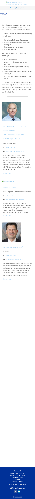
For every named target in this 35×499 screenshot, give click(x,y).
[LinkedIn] (19, 491)
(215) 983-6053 (20, 475)
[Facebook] (15, 491)
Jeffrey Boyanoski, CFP (13, 247)
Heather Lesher (9, 187)
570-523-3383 (10, 195)
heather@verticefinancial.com (16, 199)
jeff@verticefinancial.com (14, 259)
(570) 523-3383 (11, 255)
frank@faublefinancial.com (15, 151)
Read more (7, 173)
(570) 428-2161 (11, 147)
